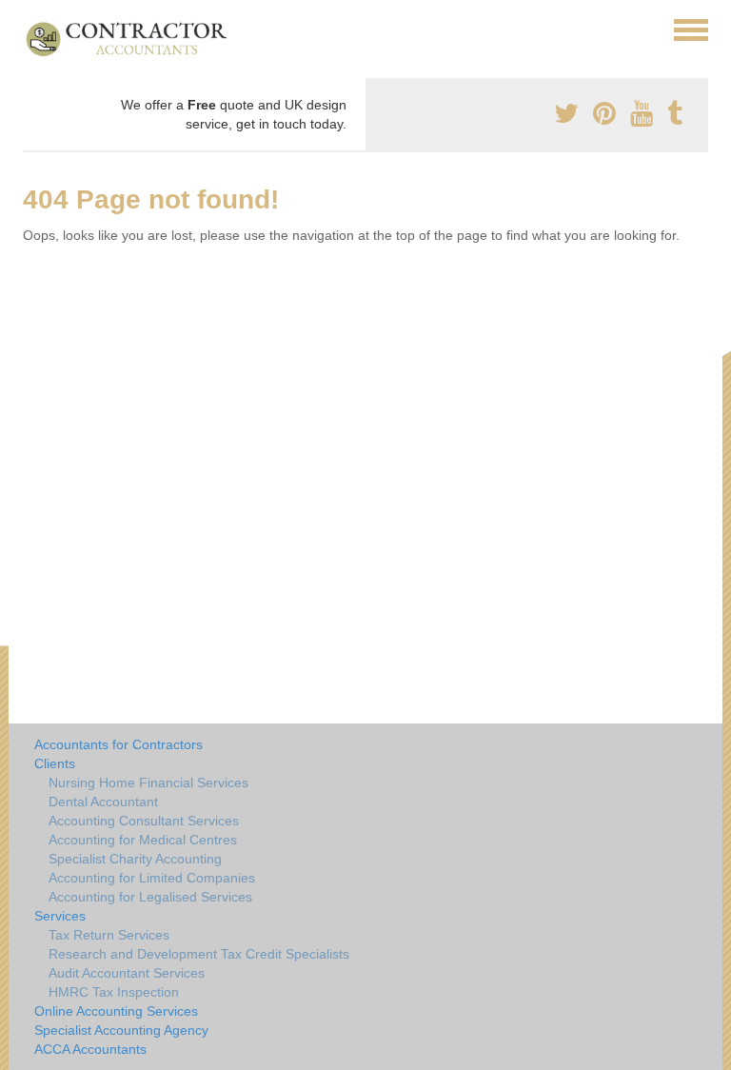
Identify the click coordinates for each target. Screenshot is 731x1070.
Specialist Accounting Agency (121, 1030)
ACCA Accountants (90, 1049)
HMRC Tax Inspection (114, 992)
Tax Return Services (109, 934)
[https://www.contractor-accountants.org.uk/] (135, 38)
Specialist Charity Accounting (135, 858)
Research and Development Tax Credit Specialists (199, 953)
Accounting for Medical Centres (143, 839)
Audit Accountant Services (127, 973)
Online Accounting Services (116, 1011)
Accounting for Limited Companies (152, 877)
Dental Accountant (103, 801)
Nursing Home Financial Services (148, 782)
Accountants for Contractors (118, 744)
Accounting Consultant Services (144, 820)
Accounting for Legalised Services (150, 896)
